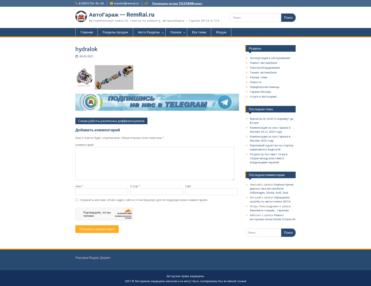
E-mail (135, 186)
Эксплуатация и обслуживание (270, 58)
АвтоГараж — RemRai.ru (122, 14)
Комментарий (84, 145)
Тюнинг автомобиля (263, 72)
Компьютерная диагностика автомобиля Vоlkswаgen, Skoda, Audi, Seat (272, 188)
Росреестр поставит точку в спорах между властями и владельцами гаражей (269, 158)
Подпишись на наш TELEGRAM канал (177, 3)
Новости (255, 82)
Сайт (188, 186)
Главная (86, 32)
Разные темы (258, 77)
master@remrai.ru (126, 3)
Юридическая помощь (264, 87)
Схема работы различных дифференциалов (111, 121)
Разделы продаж (115, 32)
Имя (79, 186)
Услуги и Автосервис (263, 96)
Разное (175, 32)
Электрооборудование (265, 67)
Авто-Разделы (149, 32)
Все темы (199, 32)
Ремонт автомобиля (263, 63)
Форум (221, 32)
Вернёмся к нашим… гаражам (269, 210)
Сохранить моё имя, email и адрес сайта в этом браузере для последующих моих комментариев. (144, 200)
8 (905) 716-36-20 (91, 3)
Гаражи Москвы (260, 92)
